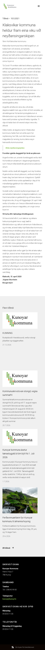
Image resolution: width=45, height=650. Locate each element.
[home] (9, 6)
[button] (38, 6)
